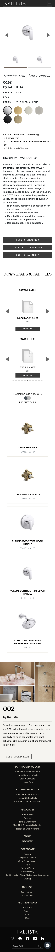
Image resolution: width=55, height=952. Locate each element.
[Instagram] (12, 939)
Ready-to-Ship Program (27, 829)
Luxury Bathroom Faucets (27, 772)
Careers (27, 854)
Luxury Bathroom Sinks (27, 775)
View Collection (17, 756)
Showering (33, 135)
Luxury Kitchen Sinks (27, 798)
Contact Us (27, 896)
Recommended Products (27, 394)
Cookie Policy (27, 872)
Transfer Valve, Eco (27, 495)
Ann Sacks (27, 908)
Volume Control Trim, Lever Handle (27, 592)
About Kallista (27, 815)
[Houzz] (42, 939)
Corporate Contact (27, 858)
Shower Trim (12, 138)
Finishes (27, 818)
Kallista (7, 135)
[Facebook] (27, 938)
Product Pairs (27, 402)
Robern (27, 911)
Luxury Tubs (27, 782)
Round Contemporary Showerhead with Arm (27, 642)
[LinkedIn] (35, 939)
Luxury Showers (27, 779)
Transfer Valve (27, 448)
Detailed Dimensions (27, 247)
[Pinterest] (20, 938)
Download (27, 329)
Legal (27, 865)
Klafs (27, 915)
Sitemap (27, 879)
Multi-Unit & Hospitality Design (27, 825)
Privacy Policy (27, 868)
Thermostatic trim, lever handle (27, 542)
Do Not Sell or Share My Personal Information (27, 875)
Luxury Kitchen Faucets (27, 795)
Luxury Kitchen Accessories (27, 802)
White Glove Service (27, 861)
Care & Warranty (27, 255)
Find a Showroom (27, 240)
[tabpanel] (27, 531)
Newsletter (27, 841)
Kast (27, 918)
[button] (47, 945)
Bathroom (19, 135)
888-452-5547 (27, 892)
